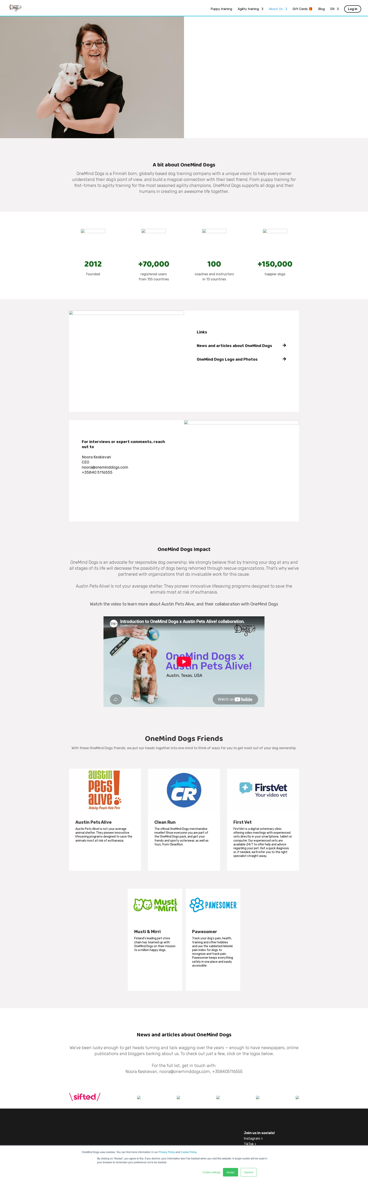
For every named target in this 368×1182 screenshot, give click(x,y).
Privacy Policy (167, 1152)
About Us (276, 9)
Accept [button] (230, 1172)
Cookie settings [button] (211, 1172)
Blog (321, 9)
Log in (352, 9)
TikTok (249, 1144)
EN (332, 9)
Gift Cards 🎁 (303, 9)
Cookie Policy (188, 1152)
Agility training (248, 9)
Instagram (252, 1138)
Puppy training (221, 9)
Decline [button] (248, 1172)
